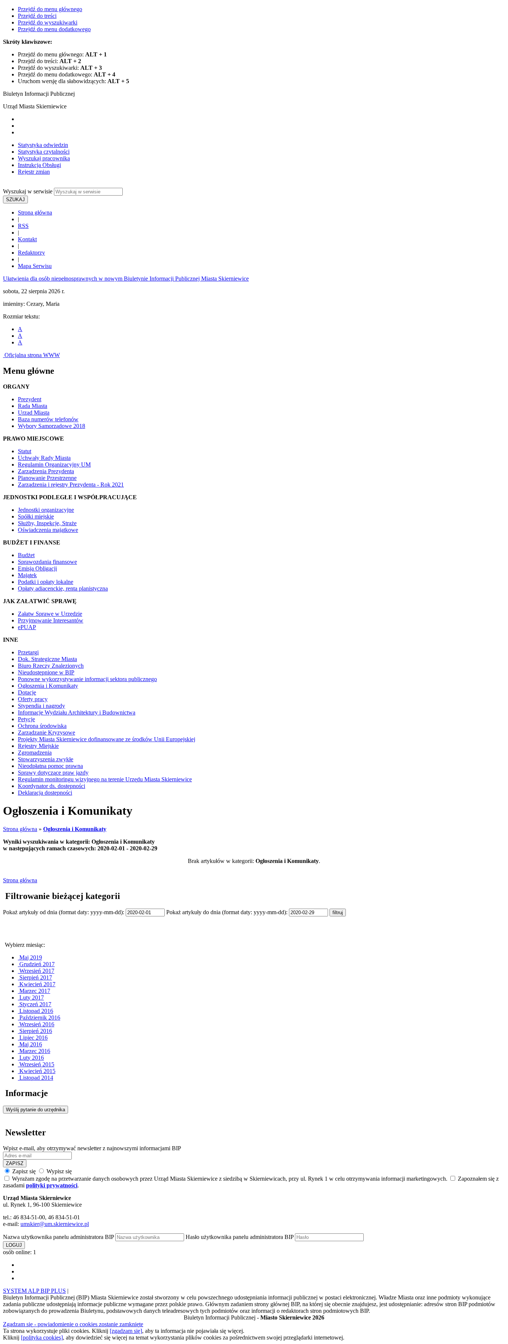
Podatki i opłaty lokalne (45, 582)
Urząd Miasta (33, 412)
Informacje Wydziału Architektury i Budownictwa (76, 712)
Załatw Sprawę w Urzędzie (50, 614)
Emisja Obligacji (37, 568)
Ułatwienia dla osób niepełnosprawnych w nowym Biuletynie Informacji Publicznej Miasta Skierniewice (126, 278)
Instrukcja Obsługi (39, 165)
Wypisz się (58, 1171)
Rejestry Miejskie (38, 746)
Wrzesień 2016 (36, 1024)
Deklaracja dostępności (45, 792)
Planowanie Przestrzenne (47, 478)
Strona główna (35, 212)
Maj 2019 (30, 957)
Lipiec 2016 (33, 1037)
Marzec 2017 (34, 991)
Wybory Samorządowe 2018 (51, 426)
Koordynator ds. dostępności (51, 786)
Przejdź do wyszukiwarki (47, 22)
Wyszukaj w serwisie (27, 191)
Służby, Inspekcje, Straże (47, 523)
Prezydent (29, 399)
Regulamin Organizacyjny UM (54, 464)
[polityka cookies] (42, 1337)
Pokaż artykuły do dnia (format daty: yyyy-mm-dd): (227, 912)
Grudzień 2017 (36, 964)
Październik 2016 (39, 1017)
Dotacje (27, 692)
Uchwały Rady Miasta (44, 458)
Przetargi (28, 652)
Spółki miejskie (36, 516)
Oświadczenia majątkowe (48, 530)
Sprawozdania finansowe (47, 562)
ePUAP (27, 627)
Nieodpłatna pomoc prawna (50, 766)
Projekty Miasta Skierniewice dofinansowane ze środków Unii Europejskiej (106, 739)
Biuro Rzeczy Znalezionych (51, 666)
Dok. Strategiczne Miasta (47, 659)
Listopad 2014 (35, 1078)
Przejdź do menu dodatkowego (54, 29)
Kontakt (27, 239)
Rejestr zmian (34, 172)
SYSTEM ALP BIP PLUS (34, 1291)
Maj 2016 (30, 1044)
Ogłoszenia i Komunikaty (48, 686)
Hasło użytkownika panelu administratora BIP (239, 1237)
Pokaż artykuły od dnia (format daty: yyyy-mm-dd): (64, 912)
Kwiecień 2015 (36, 1071)
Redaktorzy (31, 252)
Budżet (26, 555)
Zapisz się (24, 1171)
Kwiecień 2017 (36, 984)
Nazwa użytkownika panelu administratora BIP (58, 1237)
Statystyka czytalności (44, 151)
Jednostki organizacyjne (46, 510)
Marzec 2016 (34, 1051)
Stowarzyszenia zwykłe (45, 759)
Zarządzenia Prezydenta (46, 471)
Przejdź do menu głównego (50, 9)
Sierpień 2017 (35, 977)
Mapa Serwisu (35, 266)
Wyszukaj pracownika (44, 158)
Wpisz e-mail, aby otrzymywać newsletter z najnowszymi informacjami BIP (92, 1148)
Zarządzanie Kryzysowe (46, 732)
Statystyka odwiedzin (43, 145)
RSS (23, 226)
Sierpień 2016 (35, 1031)
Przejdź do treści (37, 16)
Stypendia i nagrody (41, 706)
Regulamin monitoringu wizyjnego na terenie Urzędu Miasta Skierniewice (105, 779)
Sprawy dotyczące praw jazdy (53, 772)
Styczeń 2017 (34, 1004)
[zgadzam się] (126, 1331)
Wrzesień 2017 (36, 971)
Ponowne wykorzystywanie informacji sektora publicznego (87, 679)
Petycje (26, 719)
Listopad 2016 (35, 1011)
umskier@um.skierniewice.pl (54, 1224)
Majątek (27, 575)
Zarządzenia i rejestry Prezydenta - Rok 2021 (71, 484)
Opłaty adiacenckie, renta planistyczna (63, 588)
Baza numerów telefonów (48, 419)
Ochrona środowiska (42, 726)
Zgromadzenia (35, 752)
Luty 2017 (31, 997)
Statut (24, 451)
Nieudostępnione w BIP (46, 672)
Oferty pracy (33, 699)
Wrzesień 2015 (36, 1064)
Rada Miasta (32, 406)
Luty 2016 (31, 1057)
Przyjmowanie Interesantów (50, 620)
